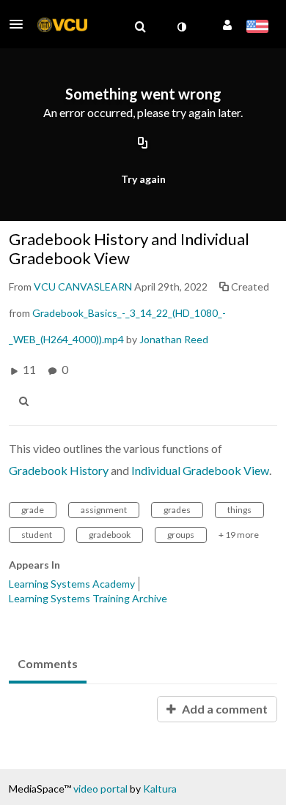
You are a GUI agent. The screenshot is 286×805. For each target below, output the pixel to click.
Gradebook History (59, 470)
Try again (143, 179)
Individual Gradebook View (200, 470)
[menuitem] (140, 27)
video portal (100, 788)
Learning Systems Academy (72, 583)
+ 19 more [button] (239, 534)
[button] (20, 24)
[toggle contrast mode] (181, 27)
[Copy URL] (143, 144)
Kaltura (160, 788)
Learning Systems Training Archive (88, 598)
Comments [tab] (48, 663)
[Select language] (257, 28)
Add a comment (224, 709)
